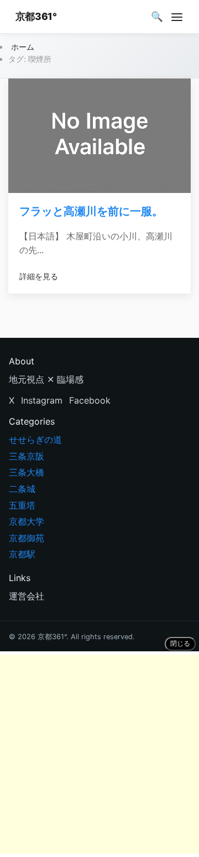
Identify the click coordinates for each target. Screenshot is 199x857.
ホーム (22, 46)
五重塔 (22, 505)
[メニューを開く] (177, 16)
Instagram (41, 400)
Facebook (90, 400)
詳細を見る (38, 276)
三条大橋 (26, 472)
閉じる (180, 643)
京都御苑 (26, 538)
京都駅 (22, 554)
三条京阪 (26, 456)
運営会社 (26, 596)
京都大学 (26, 521)
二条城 (22, 488)
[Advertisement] (99, 754)
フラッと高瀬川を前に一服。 (91, 211)
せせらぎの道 (35, 439)
